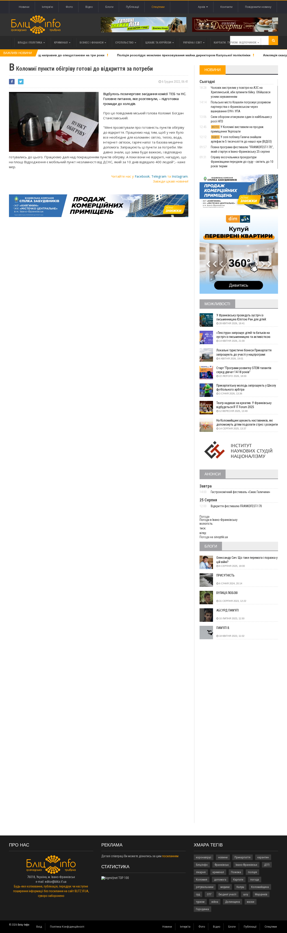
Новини (24, 7)
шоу (245, 894)
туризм (200, 901)
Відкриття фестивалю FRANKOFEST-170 (236, 506)
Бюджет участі (227, 894)
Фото (69, 7)
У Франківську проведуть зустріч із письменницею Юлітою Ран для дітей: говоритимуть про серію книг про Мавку (243, 317)
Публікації (132, 7)
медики (225, 887)
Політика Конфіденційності (67, 926)
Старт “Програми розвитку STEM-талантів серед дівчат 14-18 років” (243, 370)
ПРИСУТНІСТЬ (225, 575)
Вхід (39, 926)
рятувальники (204, 887)
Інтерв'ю (47, 7)
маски (250, 901)
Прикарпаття (242, 857)
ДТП (267, 864)
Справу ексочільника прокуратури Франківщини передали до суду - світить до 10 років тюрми (242, 161)
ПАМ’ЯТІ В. (223, 628)
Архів (202, 7)
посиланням (170, 856)
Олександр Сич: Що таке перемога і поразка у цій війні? (247, 559)
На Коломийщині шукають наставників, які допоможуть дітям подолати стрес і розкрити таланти (247, 422)
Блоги (109, 7)
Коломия (201, 879)
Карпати (238, 879)
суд (198, 894)
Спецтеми (158, 7)
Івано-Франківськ (246, 864)
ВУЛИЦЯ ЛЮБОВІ (227, 593)
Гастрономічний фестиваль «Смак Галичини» (240, 492)
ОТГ (209, 894)
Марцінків (261, 894)
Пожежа (236, 872)
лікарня (201, 872)
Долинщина (232, 901)
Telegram (158, 176)
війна (214, 901)
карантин (263, 857)
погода (254, 879)
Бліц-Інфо (202, 864)
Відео (89, 7)
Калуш (240, 887)
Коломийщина (260, 887)
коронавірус (203, 857)
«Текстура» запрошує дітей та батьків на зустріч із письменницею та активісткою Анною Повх (243, 335)
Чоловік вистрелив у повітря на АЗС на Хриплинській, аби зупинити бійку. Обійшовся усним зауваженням (240, 92)
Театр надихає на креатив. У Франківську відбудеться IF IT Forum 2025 (244, 405)
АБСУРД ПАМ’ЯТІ (227, 610)
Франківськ (222, 864)
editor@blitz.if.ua (55, 881)
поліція (252, 872)
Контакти (226, 7)
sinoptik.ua (221, 537)
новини (223, 857)
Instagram (180, 176)
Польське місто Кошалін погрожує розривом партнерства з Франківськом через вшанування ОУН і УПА (241, 106)
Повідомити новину (258, 7)
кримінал (218, 872)
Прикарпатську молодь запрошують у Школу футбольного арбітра (246, 387)
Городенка (202, 909)
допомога (220, 879)
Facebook (142, 176)
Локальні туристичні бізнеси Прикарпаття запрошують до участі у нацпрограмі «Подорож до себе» (244, 352)
